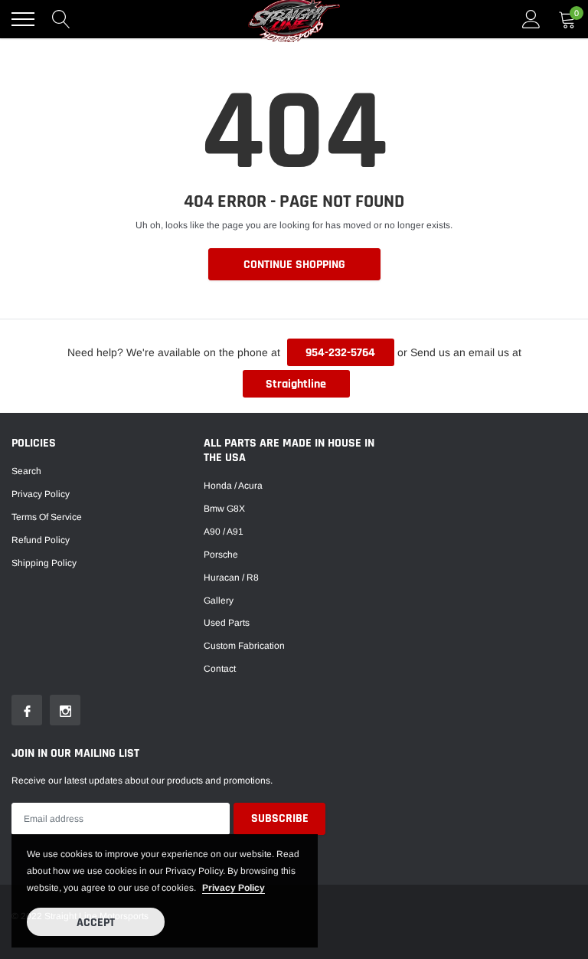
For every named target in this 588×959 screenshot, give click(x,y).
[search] (61, 19)
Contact (220, 668)
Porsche (221, 554)
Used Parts (227, 622)
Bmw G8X (224, 508)
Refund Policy (40, 540)
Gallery (219, 600)
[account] (531, 19)
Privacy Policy (40, 494)
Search (26, 471)
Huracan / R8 (231, 577)
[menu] (22, 19)
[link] (26, 710)
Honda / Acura (233, 485)
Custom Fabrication (244, 645)
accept (96, 923)
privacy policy (233, 887)
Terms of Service (46, 517)
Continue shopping (294, 265)
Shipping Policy (44, 563)
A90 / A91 (223, 531)
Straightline (296, 384)
